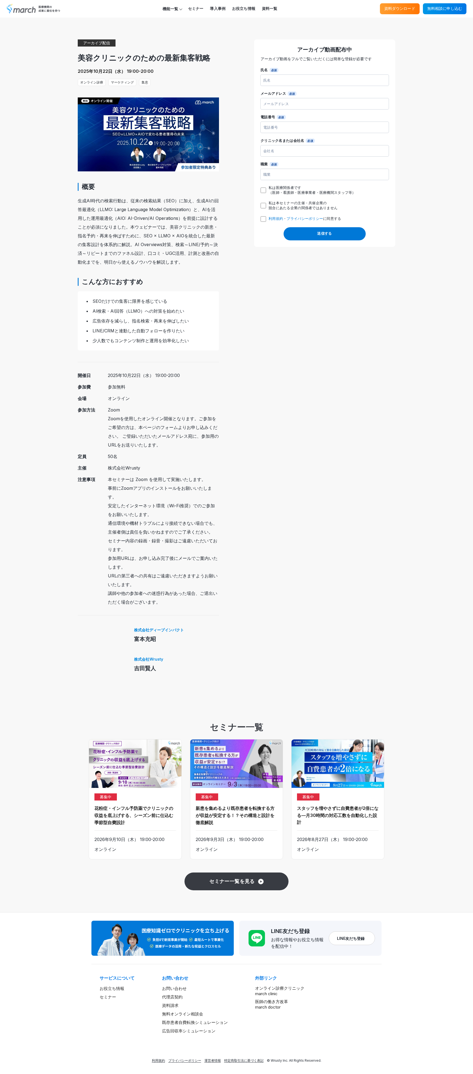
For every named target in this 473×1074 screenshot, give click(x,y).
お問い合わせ (174, 988)
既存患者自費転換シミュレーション (195, 1022)
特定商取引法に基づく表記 (244, 1060)
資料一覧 (270, 8)
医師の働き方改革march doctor (271, 1004)
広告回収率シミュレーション (188, 1030)
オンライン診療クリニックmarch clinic (279, 991)
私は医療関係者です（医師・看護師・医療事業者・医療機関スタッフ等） (312, 190)
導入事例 (218, 8)
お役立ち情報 (243, 8)
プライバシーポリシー (305, 218)
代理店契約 (172, 997)
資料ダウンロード (399, 8)
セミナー (196, 8)
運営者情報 (212, 1060)
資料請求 (170, 1005)
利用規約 (276, 218)
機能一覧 (170, 9)
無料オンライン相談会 (182, 1014)
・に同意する (305, 218)
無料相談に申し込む (444, 8)
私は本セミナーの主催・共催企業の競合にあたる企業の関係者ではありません (303, 205)
